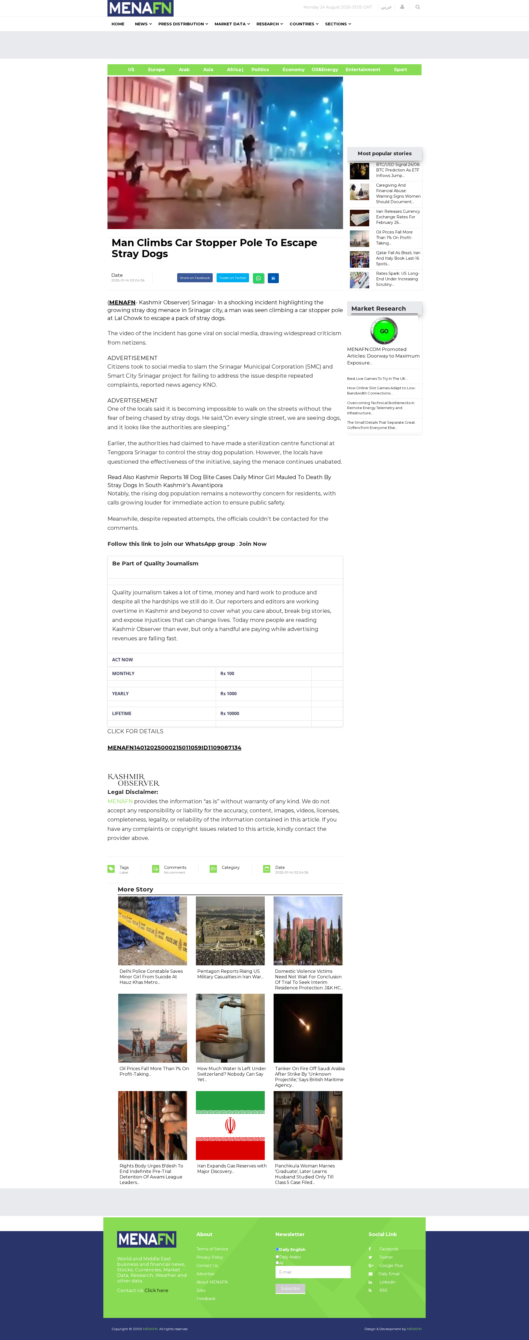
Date (117, 275)
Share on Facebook (195, 278)
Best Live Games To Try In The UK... (377, 378)
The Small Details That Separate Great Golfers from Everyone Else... (381, 425)
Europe (156, 69)
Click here (156, 1290)
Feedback (205, 1298)
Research (268, 24)
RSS (382, 1290)
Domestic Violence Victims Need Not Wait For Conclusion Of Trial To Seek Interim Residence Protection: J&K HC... (309, 979)
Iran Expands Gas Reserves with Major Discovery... (232, 1168)
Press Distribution (181, 24)
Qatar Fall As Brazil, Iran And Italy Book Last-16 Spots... (398, 258)
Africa (233, 69)
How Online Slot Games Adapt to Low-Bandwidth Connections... (381, 390)
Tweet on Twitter (232, 278)
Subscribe (290, 1288)
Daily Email (389, 1273)
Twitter (385, 1257)
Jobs (200, 1290)
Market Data (230, 24)
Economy (294, 69)
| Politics (259, 69)
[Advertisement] (266, 45)
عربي (386, 7)
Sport (397, 69)
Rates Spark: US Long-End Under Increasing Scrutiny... (397, 279)
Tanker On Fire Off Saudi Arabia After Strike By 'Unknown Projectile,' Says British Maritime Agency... (310, 1077)
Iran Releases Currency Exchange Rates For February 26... (398, 217)
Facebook (388, 1249)
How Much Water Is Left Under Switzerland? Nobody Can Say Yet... (231, 1074)
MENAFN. (150, 1329)
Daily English (292, 1249)
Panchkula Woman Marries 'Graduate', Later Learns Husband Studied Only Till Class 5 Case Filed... (305, 1174)
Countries (302, 24)
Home (118, 24)
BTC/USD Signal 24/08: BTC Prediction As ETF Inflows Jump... (398, 170)
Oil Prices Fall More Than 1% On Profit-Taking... (394, 238)
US (124, 69)
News (141, 24)
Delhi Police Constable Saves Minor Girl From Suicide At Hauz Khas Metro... (151, 977)
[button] (402, 7)
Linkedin (387, 1282)
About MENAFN (212, 1282)
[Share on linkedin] (273, 278)
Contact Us (207, 1265)
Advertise (205, 1273)
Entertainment (354, 69)
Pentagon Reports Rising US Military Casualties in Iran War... (230, 974)
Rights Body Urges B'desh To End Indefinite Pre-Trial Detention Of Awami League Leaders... (151, 1174)
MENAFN (122, 302)
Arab (184, 69)
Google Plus (390, 1265)
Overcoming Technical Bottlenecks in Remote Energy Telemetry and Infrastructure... (380, 408)
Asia (208, 69)
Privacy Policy (209, 1257)
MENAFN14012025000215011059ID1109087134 (174, 747)
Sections (336, 24)
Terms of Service (212, 1249)
